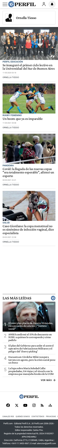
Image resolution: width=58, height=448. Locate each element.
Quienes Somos (23, 416)
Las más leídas (17, 298)
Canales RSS (8, 416)
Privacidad (51, 416)
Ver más (46, 380)
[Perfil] (29, 397)
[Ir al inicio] (22, 4)
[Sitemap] (50, 405)
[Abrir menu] (5, 4)
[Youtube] (25, 405)
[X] (16, 406)
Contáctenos (37, 416)
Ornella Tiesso (26, 18)
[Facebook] (8, 405)
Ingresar (44, 4)
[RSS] (42, 405)
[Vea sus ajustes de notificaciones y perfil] (52, 4)
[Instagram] (34, 406)
